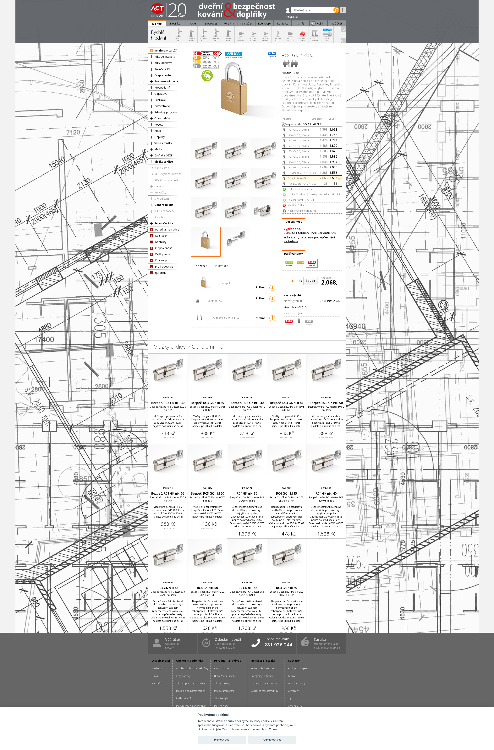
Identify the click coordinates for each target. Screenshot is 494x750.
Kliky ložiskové (163, 63)
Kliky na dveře (221, 668)
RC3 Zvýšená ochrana (168, 174)
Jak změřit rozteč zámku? (264, 683)
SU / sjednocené (164, 211)
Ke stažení (161, 235)
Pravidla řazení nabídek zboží (191, 706)
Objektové (160, 93)
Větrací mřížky (163, 143)
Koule (158, 131)
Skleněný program (165, 112)
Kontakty (160, 242)
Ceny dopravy (183, 676)
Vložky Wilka (162, 254)
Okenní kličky (162, 118)
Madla (158, 149)
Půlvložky (160, 192)
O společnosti (163, 248)
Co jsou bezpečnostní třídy (264, 691)
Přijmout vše (221, 739)
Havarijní (159, 186)
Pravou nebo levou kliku (263, 668)
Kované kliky (162, 69)
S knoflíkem (161, 198)
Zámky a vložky (222, 683)
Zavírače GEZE (163, 155)
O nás (155, 676)
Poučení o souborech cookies (190, 691)
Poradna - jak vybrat (167, 229)
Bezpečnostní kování (224, 676)
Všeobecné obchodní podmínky (192, 668)
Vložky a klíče (163, 161)
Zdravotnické (162, 106)
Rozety (158, 124)
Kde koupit (161, 260)
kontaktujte (291, 241)
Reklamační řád (184, 698)
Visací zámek (162, 168)
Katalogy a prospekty (298, 668)
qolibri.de (160, 272)
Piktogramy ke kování (262, 676)
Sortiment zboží (165, 50)
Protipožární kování (224, 691)
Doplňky (159, 137)
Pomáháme (157, 683)
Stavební (159, 217)
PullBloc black (221, 706)
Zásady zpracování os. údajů (190, 683)
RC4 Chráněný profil (166, 180)
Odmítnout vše (272, 739)
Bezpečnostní (162, 75)
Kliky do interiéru (164, 56)
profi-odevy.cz (164, 266)
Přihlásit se (291, 17)
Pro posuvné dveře (166, 81)
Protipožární (162, 87)
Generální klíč (163, 205)
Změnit (273, 729)
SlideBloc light (221, 698)
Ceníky (291, 676)
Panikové (160, 100)
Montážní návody (296, 683)
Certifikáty (293, 691)
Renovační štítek (164, 223)
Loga (290, 698)
